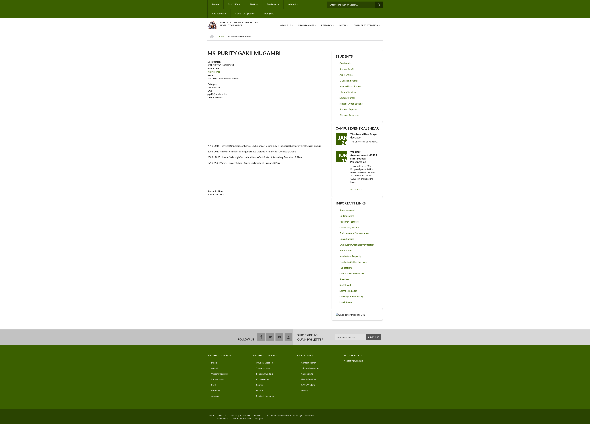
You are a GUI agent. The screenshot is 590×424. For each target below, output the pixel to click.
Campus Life (307, 373)
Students (271, 4)
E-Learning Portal (349, 80)
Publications (346, 267)
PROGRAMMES (306, 25)
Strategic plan (263, 368)
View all (355, 189)
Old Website (219, 13)
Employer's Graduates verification (357, 244)
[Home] (211, 24)
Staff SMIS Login (348, 290)
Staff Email (345, 285)
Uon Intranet (346, 302)
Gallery (304, 390)
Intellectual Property (350, 256)
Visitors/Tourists (219, 373)
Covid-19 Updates (245, 13)
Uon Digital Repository (351, 296)
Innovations (346, 250)
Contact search (308, 362)
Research (326, 25)
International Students (351, 86)
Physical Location (264, 362)
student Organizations (351, 103)
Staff (252, 4)
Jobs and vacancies (310, 368)
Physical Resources (349, 115)
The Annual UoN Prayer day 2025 (364, 136)
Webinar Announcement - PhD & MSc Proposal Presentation (363, 156)
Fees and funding (264, 373)
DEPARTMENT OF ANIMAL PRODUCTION (238, 22)
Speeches (344, 279)
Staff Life (233, 4)
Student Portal (347, 97)
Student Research (265, 396)
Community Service (349, 227)
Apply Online (346, 74)
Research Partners (349, 221)
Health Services (308, 379)
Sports (259, 384)
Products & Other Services (353, 262)
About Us (285, 25)
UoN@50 (269, 13)
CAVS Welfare (308, 384)
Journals (215, 396)
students (215, 390)
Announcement (347, 210)
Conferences (262, 379)
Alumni (292, 4)
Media (342, 25)
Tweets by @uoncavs (352, 360)
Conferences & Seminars (352, 273)
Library (259, 390)
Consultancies (347, 238)
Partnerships (217, 379)
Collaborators (347, 215)
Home (215, 4)
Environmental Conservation (354, 233)
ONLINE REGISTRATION (366, 25)
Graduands (345, 63)
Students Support (348, 109)
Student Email (347, 69)
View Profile (213, 71)
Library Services (348, 92)
